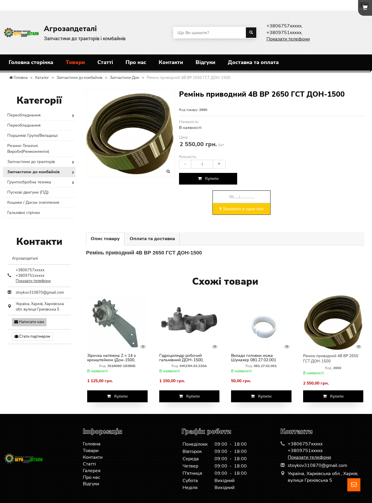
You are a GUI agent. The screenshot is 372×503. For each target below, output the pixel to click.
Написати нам (31, 322)
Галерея (92, 470)
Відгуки (205, 62)
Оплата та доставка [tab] (152, 238)
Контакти (171, 62)
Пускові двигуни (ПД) (28, 192)
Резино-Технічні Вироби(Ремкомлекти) (28, 148)
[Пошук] (251, 32)
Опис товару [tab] (105, 238)
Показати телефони (288, 39)
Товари (75, 62)
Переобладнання (24, 115)
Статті (105, 62)
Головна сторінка (31, 62)
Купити (210, 178)
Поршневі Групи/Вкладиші (32, 135)
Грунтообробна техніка (29, 182)
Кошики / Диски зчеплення (33, 202)
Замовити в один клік (242, 209)
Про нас (136, 62)
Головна (92, 444)
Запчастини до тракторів (31, 161)
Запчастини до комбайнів (33, 172)
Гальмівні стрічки (23, 212)
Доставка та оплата (253, 62)
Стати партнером (34, 336)
